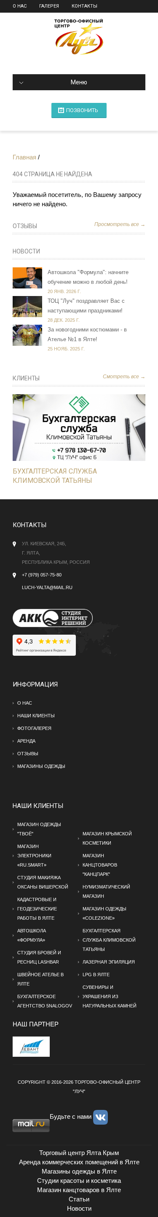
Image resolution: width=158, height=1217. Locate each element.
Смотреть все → (124, 377)
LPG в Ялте (96, 974)
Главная (24, 157)
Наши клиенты (36, 715)
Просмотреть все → (119, 224)
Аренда (26, 740)
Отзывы (25, 226)
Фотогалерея (34, 728)
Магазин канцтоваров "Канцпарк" (100, 865)
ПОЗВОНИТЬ (82, 110)
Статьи (79, 1199)
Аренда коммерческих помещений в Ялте (79, 1162)
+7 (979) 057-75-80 (42, 574)
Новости (26, 251)
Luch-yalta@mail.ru (47, 587)
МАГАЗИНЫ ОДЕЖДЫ (41, 766)
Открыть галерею (88, 427)
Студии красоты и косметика (79, 1180)
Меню (79, 82)
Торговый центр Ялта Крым (79, 1152)
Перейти (70, 427)
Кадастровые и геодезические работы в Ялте (37, 909)
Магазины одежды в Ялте (79, 1171)
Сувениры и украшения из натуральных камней (110, 996)
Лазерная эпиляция (109, 961)
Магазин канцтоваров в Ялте (79, 1189)
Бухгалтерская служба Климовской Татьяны (109, 940)
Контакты (84, 6)
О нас (20, 6)
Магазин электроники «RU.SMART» (34, 855)
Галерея (49, 6)
